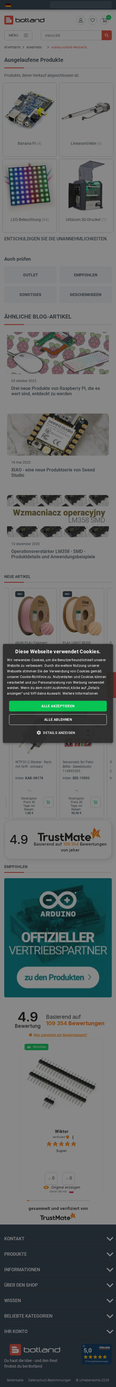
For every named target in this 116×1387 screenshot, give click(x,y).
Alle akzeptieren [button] (57, 706)
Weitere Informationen (80, 693)
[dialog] (58, 693)
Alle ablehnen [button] (58, 720)
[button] (58, 732)
